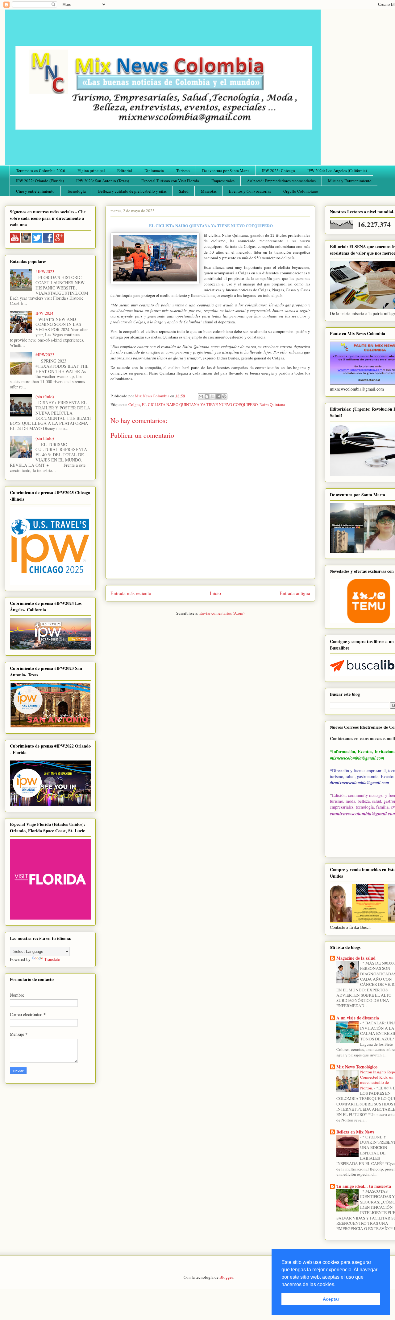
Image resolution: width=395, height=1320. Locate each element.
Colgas (134, 404)
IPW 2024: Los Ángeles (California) (337, 170)
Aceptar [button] (331, 1299)
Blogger (226, 1277)
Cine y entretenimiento (35, 191)
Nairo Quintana (272, 404)
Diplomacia (154, 170)
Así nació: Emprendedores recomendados (281, 180)
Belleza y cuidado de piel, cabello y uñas (132, 191)
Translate (52, 959)
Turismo (183, 170)
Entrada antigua (295, 593)
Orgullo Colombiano (300, 191)
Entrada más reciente (130, 593)
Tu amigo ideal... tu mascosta (363, 1186)
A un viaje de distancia (357, 1018)
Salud (184, 191)
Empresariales (223, 180)
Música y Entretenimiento (350, 180)
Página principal (91, 170)
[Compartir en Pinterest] (224, 396)
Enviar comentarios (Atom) (221, 613)
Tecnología (76, 191)
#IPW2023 (44, 271)
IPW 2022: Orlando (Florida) (40, 180)
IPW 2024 (44, 313)
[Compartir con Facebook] (218, 396)
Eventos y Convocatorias (250, 191)
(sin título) (44, 397)
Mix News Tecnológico (356, 1067)
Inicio (215, 593)
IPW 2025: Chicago (278, 170)
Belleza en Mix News (355, 1132)
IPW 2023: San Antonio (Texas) (102, 180)
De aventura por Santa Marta (226, 170)
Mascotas (209, 191)
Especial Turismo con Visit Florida (170, 180)
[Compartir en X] (213, 396)
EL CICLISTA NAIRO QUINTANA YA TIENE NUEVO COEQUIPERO (200, 404)
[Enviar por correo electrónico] (201, 396)
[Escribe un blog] (207, 396)
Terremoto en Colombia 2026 (40, 170)
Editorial (124, 170)
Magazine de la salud (356, 958)
